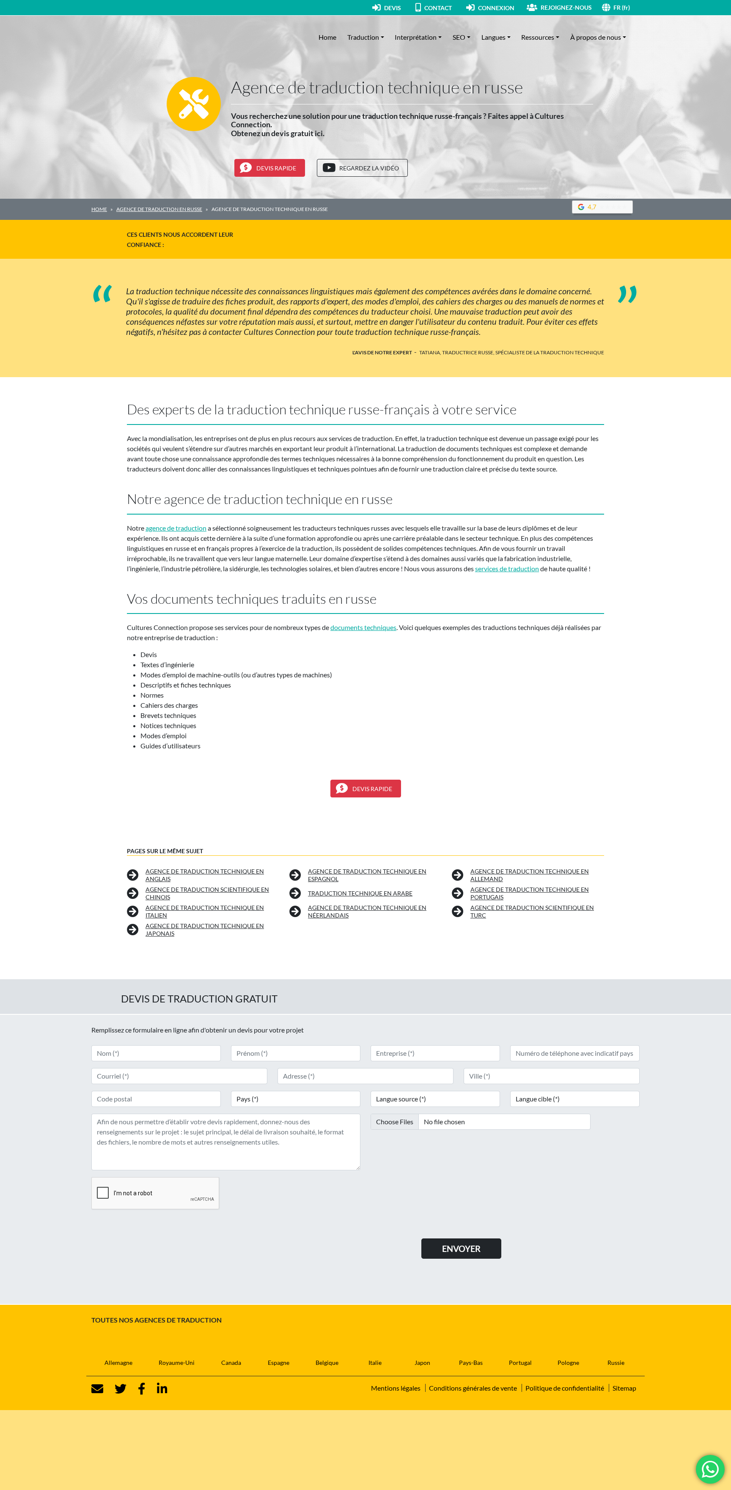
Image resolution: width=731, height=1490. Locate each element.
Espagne (278, 1362)
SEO (459, 37)
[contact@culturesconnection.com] (97, 1389)
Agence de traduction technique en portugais (529, 893)
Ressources (537, 37)
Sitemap (624, 1388)
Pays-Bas (471, 1362)
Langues (493, 37)
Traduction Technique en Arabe (360, 893)
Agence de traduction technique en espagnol (367, 875)
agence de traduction (176, 528)
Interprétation (416, 37)
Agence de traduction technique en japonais (205, 929)
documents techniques (363, 627)
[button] (626, 7)
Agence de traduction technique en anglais (205, 875)
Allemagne (118, 1362)
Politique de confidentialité (564, 1388)
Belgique (327, 1362)
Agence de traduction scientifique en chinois (207, 893)
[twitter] (115, 1389)
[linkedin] (157, 1389)
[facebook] (137, 1389)
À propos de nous (595, 37)
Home (327, 37)
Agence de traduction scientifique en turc (532, 911)
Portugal (520, 1362)
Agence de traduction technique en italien (205, 911)
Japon (422, 1362)
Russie (615, 1362)
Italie (375, 1362)
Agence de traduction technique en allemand (529, 875)
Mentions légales (395, 1388)
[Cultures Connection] (137, 37)
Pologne (568, 1362)
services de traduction (507, 568)
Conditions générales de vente (473, 1388)
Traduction (363, 37)
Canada (231, 1362)
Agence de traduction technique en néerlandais (367, 911)
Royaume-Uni (177, 1362)
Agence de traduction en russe (159, 209)
